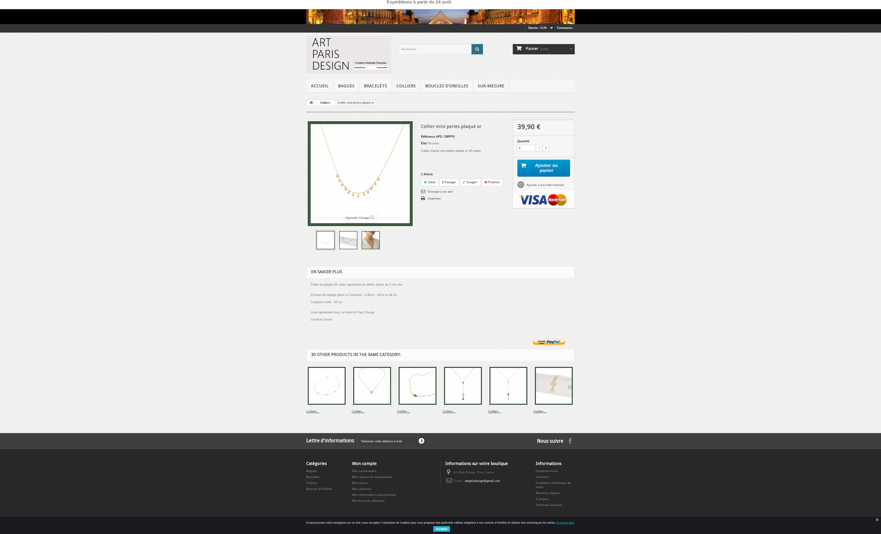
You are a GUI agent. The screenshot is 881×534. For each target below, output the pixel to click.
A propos (542, 499)
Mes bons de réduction (368, 501)
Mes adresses (361, 489)
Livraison (542, 477)
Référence (428, 136)
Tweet (431, 182)
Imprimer (434, 198)
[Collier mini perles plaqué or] (325, 240)
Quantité (523, 141)
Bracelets (375, 86)
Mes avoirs (360, 483)
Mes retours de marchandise (372, 477)
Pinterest (493, 182)
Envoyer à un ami (440, 191)
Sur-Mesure (491, 86)
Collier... (312, 411)
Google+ (472, 182)
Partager (450, 182)
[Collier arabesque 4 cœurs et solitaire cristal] (553, 385)
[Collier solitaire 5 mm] (372, 385)
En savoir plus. (565, 522)
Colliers (406, 86)
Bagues (346, 86)
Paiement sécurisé (549, 505)
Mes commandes (364, 471)
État (424, 143)
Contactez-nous (547, 471)
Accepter (441, 529)
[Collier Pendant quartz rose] (463, 385)
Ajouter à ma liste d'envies (545, 185)
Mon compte (364, 463)
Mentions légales (548, 493)
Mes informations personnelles (374, 495)
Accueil (320, 86)
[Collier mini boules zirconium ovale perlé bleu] (417, 385)
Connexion (564, 28)
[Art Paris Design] (348, 55)
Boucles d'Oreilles (446, 86)
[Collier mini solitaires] (326, 385)
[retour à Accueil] (311, 103)
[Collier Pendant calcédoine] (508, 385)
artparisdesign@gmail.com (482, 481)
